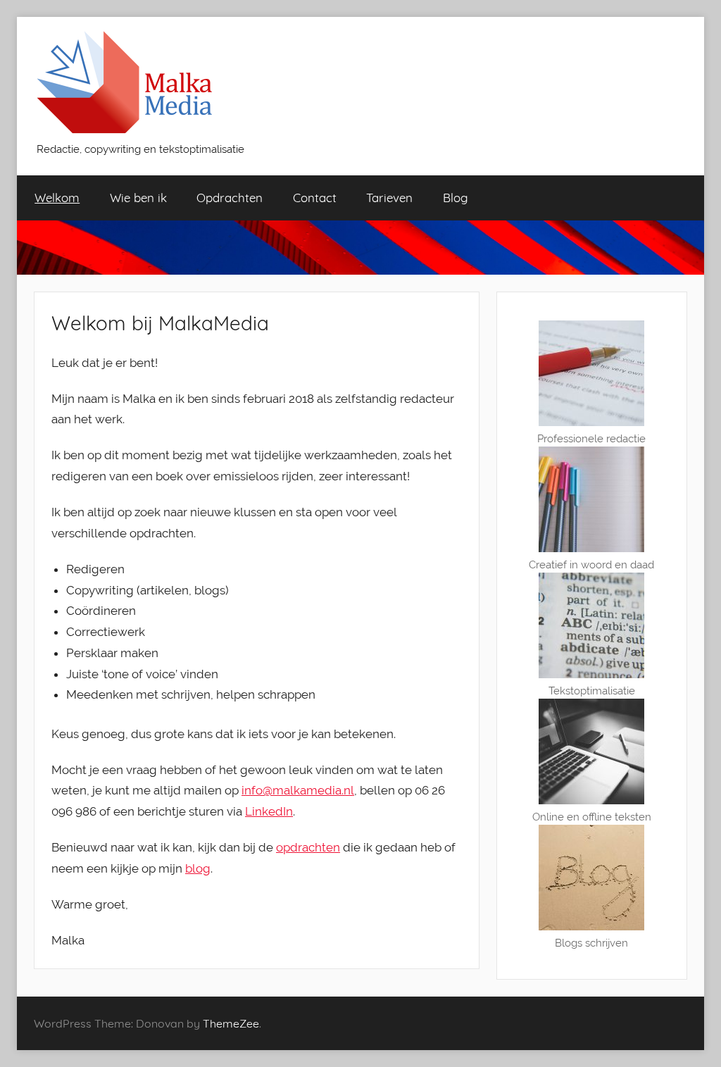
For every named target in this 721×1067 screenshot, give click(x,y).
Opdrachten (229, 197)
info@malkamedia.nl (298, 790)
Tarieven (389, 197)
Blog (455, 197)
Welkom (57, 197)
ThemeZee (231, 1023)
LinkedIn (269, 811)
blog (198, 868)
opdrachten (308, 847)
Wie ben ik (138, 197)
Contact (315, 197)
